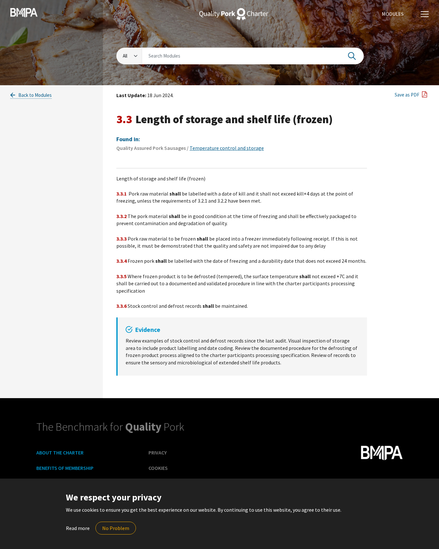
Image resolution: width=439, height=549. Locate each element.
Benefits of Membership (65, 468)
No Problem (115, 528)
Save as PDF (406, 95)
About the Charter (60, 452)
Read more (78, 528)
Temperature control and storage (227, 148)
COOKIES (158, 468)
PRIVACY (157, 452)
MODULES (393, 14)
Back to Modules (34, 95)
